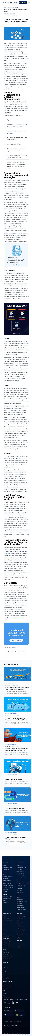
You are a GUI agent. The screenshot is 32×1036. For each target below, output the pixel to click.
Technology (20, 881)
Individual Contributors (22, 901)
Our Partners (6, 973)
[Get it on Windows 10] (20, 1014)
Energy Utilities (20, 873)
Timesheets (5, 902)
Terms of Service (7, 986)
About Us (5, 965)
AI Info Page (6, 979)
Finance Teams (6, 958)
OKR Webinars (20, 926)
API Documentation (21, 934)
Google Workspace (7, 920)
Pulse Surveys (6, 889)
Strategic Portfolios (7, 898)
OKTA (4, 934)
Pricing (4, 971)
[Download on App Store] (8, 1014)
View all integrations (8, 936)
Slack (4, 916)
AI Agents (5, 865)
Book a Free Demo (16, 640)
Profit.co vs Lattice (7, 941)
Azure (4, 922)
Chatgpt (5, 993)
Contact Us (5, 977)
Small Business (20, 892)
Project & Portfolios (7, 896)
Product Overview (7, 867)
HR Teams (5, 954)
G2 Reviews (20, 938)
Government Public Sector (21, 878)
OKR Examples (20, 924)
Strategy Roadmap (7, 880)
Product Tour (6, 869)
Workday (5, 930)
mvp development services (16, 410)
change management (12, 233)
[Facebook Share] (8, 651)
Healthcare (19, 865)
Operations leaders (21, 909)
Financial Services (21, 867)
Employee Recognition (8, 887)
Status (18, 936)
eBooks (18, 920)
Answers (19, 947)
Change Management (12, 7)
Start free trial (13, 2)
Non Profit (19, 869)
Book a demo (22, 2)
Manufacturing (20, 875)
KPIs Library (20, 922)
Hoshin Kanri (6, 878)
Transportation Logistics (23, 883)
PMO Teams (6, 952)
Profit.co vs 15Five (7, 943)
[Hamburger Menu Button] (29, 2)
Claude (4, 995)
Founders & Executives (8, 956)
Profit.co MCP (6, 997)
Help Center (20, 943)
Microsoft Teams (7, 918)
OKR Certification (21, 918)
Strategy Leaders (21, 907)
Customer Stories (21, 916)
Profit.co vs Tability (7, 947)
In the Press (6, 969)
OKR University (20, 945)
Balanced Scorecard (8, 876)
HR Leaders (20, 899)
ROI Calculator (20, 932)
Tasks (4, 900)
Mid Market (19, 890)
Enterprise (19, 888)
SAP (4, 928)
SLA (4, 975)
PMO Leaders (20, 905)
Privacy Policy (6, 984)
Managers (19, 903)
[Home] (5, 2)
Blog (5, 7)
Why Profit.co (6, 967)
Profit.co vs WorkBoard (8, 945)
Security (5, 988)
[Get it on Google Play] (8, 1010)
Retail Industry (20, 871)
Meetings (5, 891)
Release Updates (21, 930)
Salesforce (5, 926)
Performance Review (8, 885)
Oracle (4, 932)
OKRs (4, 874)
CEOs (18, 897)
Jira (3, 924)
